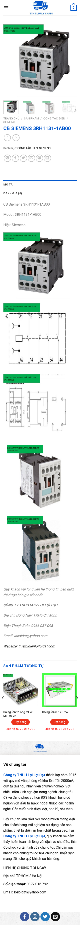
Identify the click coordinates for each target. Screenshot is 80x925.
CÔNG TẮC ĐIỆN (54, 118)
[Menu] (6, 7)
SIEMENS (9, 122)
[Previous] (10, 60)
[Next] (70, 60)
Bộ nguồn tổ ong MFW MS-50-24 (17, 714)
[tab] (40, 184)
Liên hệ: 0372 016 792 (20, 728)
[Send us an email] (55, 916)
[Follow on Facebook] (24, 916)
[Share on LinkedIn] (47, 158)
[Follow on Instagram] (35, 916)
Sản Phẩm (31, 118)
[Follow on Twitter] (45, 916)
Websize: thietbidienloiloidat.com (29, 646)
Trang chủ (11, 118)
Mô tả (8, 184)
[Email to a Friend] (31, 158)
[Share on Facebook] (15, 158)
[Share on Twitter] (23, 158)
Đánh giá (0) (12, 193)
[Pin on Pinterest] (39, 158)
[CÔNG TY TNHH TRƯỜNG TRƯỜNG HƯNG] (41, 7)
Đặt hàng (20, 722)
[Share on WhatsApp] (7, 158)
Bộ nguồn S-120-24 (55, 712)
